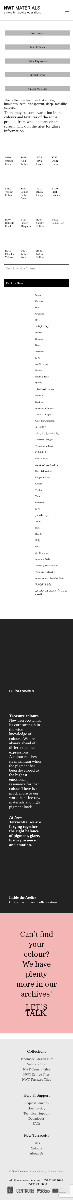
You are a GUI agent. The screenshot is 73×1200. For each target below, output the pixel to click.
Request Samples (36, 1103)
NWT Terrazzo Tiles (36, 1079)
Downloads (36, 1118)
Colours (36, 1148)
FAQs (37, 1123)
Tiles (36, 1143)
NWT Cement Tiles (36, 1069)
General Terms (56, 1171)
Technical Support (37, 1113)
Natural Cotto (36, 1064)
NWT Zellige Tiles (36, 1074)
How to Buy (36, 1108)
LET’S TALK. (36, 1010)
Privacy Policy (38, 1171)
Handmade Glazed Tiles (36, 1059)
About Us (36, 1153)
